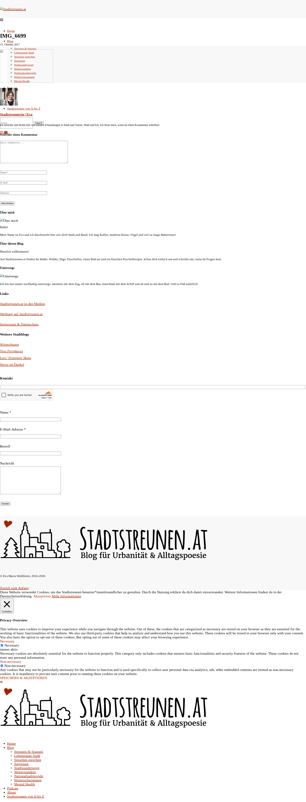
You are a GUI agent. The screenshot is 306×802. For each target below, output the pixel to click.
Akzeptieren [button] (42, 596)
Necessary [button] (7, 641)
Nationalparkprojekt (28, 776)
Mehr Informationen (66, 596)
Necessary (11, 645)
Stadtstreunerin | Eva (16, 114)
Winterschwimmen (27, 780)
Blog (10, 41)
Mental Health (24, 784)
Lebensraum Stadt (27, 756)
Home (11, 31)
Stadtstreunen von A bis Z (23, 108)
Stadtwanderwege (26, 768)
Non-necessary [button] (10, 661)
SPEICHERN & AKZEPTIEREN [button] (23, 678)
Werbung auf (21, 314)
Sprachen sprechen (27, 760)
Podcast (12, 788)
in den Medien (22, 304)
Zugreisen (21, 764)
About (11, 792)
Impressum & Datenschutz (19, 324)
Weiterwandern (25, 772)
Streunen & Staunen (25, 48)
